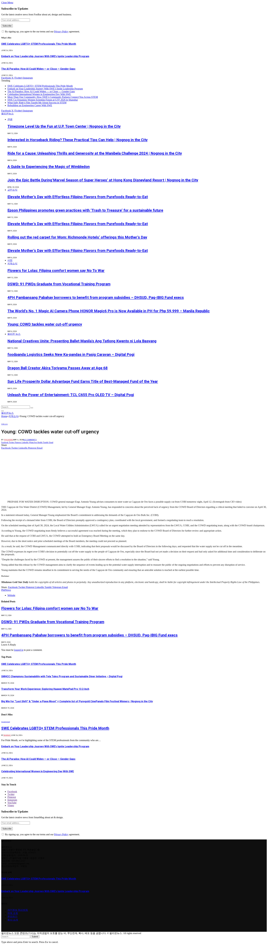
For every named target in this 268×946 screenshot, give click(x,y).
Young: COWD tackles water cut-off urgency (44, 324)
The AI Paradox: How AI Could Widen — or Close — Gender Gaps (38, 68)
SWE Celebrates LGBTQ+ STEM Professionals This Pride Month (38, 43)
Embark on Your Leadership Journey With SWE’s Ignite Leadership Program (45, 56)
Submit (35, 936)
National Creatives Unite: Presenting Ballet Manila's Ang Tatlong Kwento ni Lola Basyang (81, 341)
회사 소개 (12, 919)
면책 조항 (12, 913)
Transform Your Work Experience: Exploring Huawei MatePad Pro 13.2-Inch (45, 689)
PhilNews (8, 440)
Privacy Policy (61, 31)
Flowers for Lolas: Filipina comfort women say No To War (56, 270)
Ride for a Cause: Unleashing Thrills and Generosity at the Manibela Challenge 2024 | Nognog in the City (94, 153)
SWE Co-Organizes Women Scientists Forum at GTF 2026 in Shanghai (42, 100)
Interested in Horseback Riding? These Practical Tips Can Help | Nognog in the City (77, 140)
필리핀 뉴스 (13, 334)
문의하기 (12, 916)
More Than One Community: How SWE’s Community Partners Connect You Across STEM (52, 97)
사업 (9, 260)
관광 (9, 119)
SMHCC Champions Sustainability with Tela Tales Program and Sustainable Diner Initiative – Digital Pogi (61, 676)
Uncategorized (5, 722)
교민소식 (12, 189)
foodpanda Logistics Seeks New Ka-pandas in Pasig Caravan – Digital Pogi (70, 354)
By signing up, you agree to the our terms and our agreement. (42, 31)
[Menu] (2, 410)
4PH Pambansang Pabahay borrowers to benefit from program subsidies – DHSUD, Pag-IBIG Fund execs (95, 297)
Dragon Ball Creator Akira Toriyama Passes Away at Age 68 (57, 368)
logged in (18, 650)
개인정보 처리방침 (17, 910)
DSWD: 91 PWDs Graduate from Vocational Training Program (58, 284)
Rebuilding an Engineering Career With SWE (29, 105)
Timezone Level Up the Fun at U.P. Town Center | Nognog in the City (64, 126)
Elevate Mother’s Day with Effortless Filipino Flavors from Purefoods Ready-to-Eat (77, 197)
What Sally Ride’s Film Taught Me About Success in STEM (36, 102)
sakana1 (7, 735)
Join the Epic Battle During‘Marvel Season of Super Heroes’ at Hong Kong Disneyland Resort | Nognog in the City (102, 180)
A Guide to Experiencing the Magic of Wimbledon (48, 166)
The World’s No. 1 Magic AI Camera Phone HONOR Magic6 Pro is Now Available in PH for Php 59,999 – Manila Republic (108, 311)
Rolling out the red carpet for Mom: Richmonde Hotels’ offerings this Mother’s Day (77, 237)
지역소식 (12, 263)
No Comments (30, 440)
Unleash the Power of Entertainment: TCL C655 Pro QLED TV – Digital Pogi (70, 395)
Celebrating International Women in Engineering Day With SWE (39, 94)
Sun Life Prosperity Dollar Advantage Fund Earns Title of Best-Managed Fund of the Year (82, 381)
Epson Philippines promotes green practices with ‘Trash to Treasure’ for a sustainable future (85, 210)
